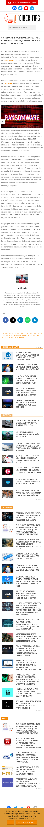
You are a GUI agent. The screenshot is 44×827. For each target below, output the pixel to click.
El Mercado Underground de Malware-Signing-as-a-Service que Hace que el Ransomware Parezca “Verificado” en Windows (28, 529)
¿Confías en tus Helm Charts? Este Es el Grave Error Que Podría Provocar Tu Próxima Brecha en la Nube (28, 581)
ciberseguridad (7, 335)
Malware (23, 335)
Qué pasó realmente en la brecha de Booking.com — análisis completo (27, 423)
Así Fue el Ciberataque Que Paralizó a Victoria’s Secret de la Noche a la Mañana (28, 493)
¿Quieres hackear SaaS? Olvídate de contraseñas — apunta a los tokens (28, 481)
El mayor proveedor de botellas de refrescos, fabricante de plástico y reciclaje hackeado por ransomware (27, 757)
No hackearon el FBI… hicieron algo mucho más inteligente (27, 434)
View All (39, 347)
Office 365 (8, 83)
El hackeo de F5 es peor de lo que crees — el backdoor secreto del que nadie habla (28, 470)
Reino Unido (19, 337)
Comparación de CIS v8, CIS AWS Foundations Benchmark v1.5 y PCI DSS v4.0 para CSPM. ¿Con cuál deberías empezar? (27, 624)
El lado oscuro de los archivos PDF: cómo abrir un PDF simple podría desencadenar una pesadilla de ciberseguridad (28, 743)
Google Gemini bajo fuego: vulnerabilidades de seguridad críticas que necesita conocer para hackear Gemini (28, 650)
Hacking (17, 335)
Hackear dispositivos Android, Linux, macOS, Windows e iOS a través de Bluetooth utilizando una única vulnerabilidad (27, 679)
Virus (21, 333)
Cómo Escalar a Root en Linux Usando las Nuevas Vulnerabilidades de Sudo (27, 367)
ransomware (9, 60)
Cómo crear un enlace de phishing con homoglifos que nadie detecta (27, 556)
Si (10, 822)
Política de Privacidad (26, 822)
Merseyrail (31, 335)
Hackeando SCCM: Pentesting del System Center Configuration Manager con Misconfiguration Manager (28, 665)
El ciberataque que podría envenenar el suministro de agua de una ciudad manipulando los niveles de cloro (28, 544)
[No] (41, 817)
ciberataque (37, 333)
